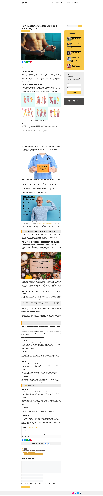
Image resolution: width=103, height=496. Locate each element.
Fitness (73, 39)
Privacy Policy (75, 2)
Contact (68, 2)
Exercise (73, 61)
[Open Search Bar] (80, 2)
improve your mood (52, 346)
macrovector (50, 120)
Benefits (38, 65)
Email (68, 87)
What (22, 65)
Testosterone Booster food (39, 450)
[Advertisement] (51, 13)
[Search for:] (72, 26)
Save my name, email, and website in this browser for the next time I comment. (40, 483)
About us (57, 2)
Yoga (75, 67)
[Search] (80, 26)
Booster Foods (25, 67)
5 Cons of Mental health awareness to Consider (33, 453)
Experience (53, 65)
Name (68, 83)
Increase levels (45, 65)
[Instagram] (24, 436)
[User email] (28, 436)
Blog (62, 2)
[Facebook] (22, 436)
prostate (28, 189)
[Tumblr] (25, 436)
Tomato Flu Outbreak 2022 (29, 452)
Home (52, 2)
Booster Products (30, 65)
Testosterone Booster (28, 450)
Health (25, 448)
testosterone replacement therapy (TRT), (46, 223)
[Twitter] (27, 436)
